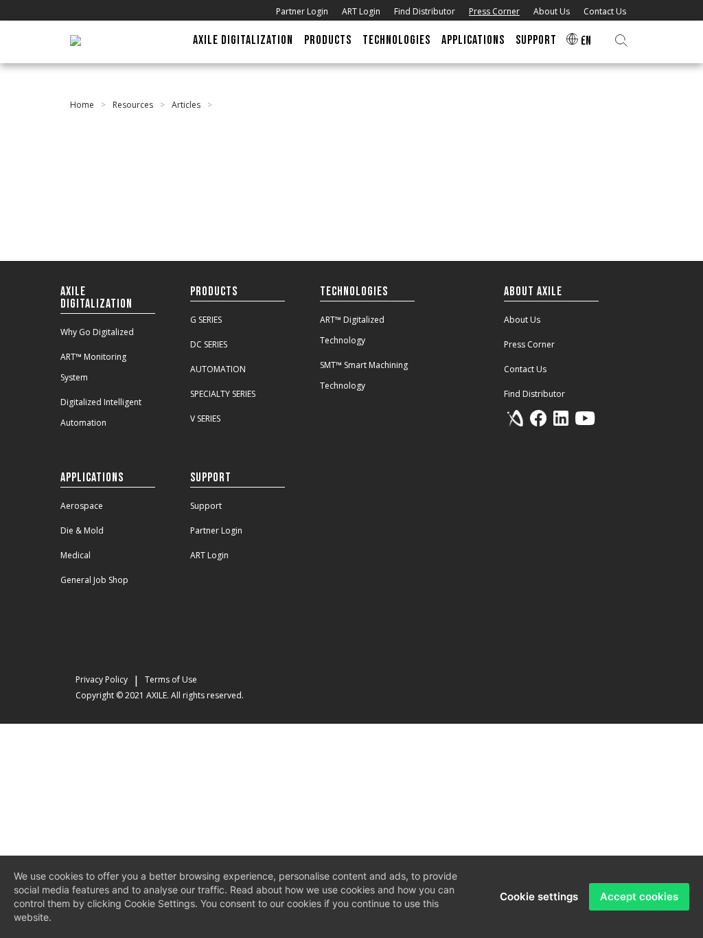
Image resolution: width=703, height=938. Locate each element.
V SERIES (205, 418)
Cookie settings (539, 896)
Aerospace (81, 506)
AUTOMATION (218, 369)
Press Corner (494, 11)
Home (82, 105)
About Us (551, 11)
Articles (186, 105)
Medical (75, 555)
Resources (133, 105)
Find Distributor (424, 11)
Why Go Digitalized (97, 332)
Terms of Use (171, 679)
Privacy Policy (102, 679)
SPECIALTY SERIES (222, 394)
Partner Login (302, 11)
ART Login (361, 11)
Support (206, 506)
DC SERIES (208, 344)
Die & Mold (82, 530)
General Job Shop (94, 580)
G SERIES (206, 319)
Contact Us (605, 11)
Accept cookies (639, 896)
